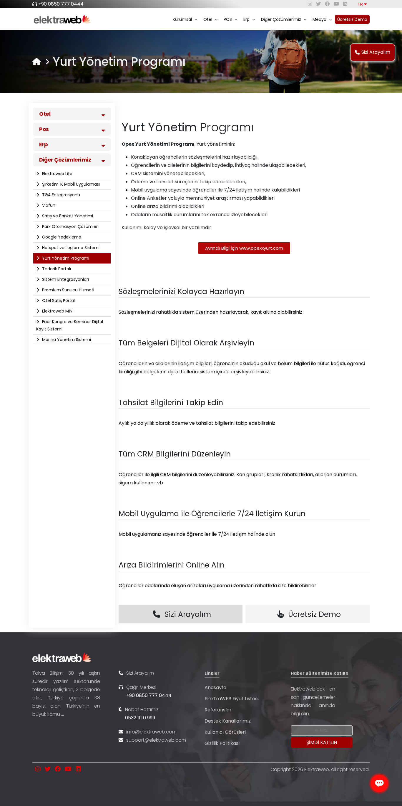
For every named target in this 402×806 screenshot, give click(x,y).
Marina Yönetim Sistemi (66, 339)
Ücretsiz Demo (352, 19)
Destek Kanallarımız (228, 721)
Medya (319, 19)
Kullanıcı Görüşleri (225, 732)
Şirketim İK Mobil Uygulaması (70, 184)
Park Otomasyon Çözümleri (70, 226)
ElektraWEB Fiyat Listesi (231, 698)
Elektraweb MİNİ (57, 311)
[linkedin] (345, 4)
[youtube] (336, 4)
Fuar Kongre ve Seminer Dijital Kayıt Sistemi (69, 325)
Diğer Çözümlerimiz (281, 19)
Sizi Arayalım (375, 52)
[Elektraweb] (36, 61)
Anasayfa (215, 687)
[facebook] (327, 4)
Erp (246, 19)
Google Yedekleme (61, 237)
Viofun (48, 205)
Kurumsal (182, 19)
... (62, 714)
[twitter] (318, 4)
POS (228, 19)
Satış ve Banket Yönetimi (67, 216)
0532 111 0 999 (140, 717)
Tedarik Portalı (56, 269)
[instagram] (310, 4)
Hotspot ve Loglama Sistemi (70, 248)
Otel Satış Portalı (58, 300)
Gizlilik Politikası (222, 743)
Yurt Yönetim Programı (65, 258)
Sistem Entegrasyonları (65, 279)
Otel (207, 19)
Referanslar (218, 709)
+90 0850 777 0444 (61, 4)
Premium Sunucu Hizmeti (67, 290)
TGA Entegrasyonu (60, 195)
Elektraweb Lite (56, 174)
